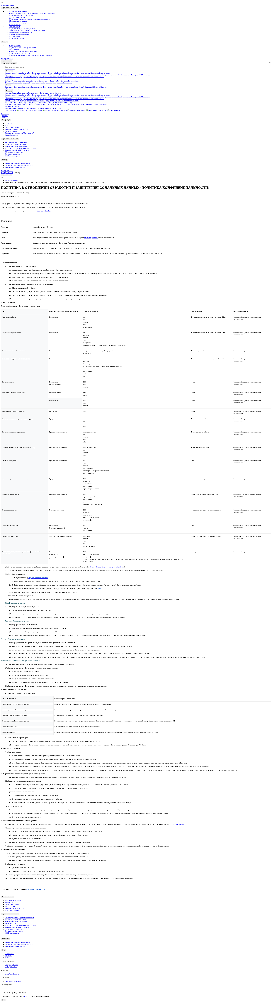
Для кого (9, 79)
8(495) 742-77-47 (11, 967)
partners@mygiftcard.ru (13, 981)
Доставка (4, 116)
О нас (3, 950)
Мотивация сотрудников (18, 21)
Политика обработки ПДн (14, 908)
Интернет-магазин (7, 5)
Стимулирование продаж (18, 23)
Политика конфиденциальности (16, 129)
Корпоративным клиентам (10, 7)
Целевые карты (15, 36)
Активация (5, 114)
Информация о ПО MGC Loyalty (21, 15)
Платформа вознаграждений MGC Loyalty (20, 148)
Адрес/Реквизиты (11, 135)
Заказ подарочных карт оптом (16, 142)
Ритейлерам (6, 938)
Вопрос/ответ (10, 906)
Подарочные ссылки (16, 38)
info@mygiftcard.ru (43, 211)
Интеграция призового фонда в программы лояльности (29, 19)
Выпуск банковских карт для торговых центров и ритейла (30, 55)
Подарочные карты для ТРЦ (19, 53)
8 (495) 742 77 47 (7, 59)
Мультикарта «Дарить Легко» (15, 144)
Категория (9, 71)
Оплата (3, 118)
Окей (3, 1000)
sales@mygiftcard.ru (12, 974)
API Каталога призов (17, 17)
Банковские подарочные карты (20, 32)
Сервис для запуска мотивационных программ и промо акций (32, 13)
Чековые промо (15, 25)
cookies (27, 996)
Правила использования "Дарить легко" (19, 133)
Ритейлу (4, 42)
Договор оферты (11, 131)
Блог (6, 125)
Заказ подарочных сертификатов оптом (19, 918)
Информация (6, 120)
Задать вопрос (6, 61)
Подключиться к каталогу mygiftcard (22, 48)
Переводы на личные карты (19, 34)
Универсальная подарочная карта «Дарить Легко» (27, 30)
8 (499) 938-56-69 (7, 173)
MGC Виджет (14, 49)
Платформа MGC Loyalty (18, 11)
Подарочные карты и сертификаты (22, 29)
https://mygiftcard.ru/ (91, 238)
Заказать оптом (14, 27)
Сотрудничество (15, 46)
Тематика (9, 91)
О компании (9, 123)
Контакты (8, 956)
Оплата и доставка (12, 127)
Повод (8, 85)
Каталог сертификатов (9, 63)
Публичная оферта (12, 910)
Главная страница (11, 180)
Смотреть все (10, 69)
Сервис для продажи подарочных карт (23, 51)
